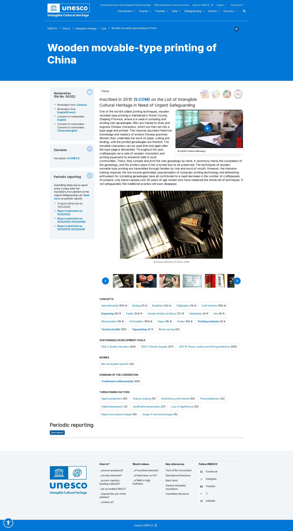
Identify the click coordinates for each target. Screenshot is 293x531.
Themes (160, 11)
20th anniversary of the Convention (171, 5)
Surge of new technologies (157, 414)
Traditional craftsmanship (117, 381)
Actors (212, 11)
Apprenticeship (109, 305)
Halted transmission (112, 406)
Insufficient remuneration (146, 406)
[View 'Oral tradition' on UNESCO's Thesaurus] (151, 321)
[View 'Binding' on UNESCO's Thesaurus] (146, 305)
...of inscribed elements (145, 470)
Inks (216, 313)
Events (143, 11)
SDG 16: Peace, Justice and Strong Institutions (204, 346)
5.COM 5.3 (73, 158)
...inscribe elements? (111, 475)
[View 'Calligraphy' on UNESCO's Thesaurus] (195, 305)
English (220, 5)
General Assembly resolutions (176, 487)
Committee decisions (177, 493)
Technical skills (110, 329)
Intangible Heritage (85, 28)
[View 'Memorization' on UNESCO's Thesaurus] (122, 321)
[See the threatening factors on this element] (238, 94)
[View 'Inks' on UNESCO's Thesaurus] (223, 313)
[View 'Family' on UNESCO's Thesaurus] (141, 313)
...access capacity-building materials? (110, 482)
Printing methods (208, 321)
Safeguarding (192, 11)
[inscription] (57, 432)
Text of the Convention (179, 470)
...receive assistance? (111, 470)
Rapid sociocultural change (116, 414)
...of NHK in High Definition (141, 482)
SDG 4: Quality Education (115, 346)
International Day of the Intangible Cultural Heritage (125, 5)
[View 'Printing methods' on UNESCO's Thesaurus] (224, 321)
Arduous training (142, 398)
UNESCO (52, 28)
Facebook (211, 471)
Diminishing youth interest (175, 398)
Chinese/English (67, 130)
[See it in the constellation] (205, 94)
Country (228, 11)
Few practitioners (210, 398)
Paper (161, 321)
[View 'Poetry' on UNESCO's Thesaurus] (191, 321)
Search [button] (243, 11)
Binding (136, 305)
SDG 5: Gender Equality (154, 346)
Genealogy (195, 313)
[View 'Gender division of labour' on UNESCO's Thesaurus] (183, 313)
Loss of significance (182, 406)
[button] (236, 31)
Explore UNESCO (201, 5)
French (71, 112)
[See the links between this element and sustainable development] (227, 94)
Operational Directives (178, 475)
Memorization (108, 321)
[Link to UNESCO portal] (70, 8)
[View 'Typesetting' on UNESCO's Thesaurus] (152, 329)
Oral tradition (136, 321)
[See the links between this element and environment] (216, 94)
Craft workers (209, 305)
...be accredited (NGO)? (113, 488)
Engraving (107, 313)
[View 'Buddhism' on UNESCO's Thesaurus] (170, 305)
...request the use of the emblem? (113, 495)
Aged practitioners (111, 398)
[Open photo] (171, 225)
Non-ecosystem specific (115, 363)
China (105, 91)
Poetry (181, 321)
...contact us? (107, 502)
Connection (236, 5)
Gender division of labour (162, 313)
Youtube (210, 486)
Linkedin (210, 500)
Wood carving (166, 329)
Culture (66, 28)
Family (129, 313)
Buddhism (157, 305)
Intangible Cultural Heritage (68, 15)
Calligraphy (183, 305)
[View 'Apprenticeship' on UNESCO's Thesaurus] (126, 305)
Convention (125, 11)
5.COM (142, 99)
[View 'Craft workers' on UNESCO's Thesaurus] (224, 305)
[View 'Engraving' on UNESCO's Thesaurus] (120, 313)
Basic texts (172, 480)
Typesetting (139, 329)
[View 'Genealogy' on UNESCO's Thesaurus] (207, 313)
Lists (174, 11)
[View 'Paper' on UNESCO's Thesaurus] (170, 321)
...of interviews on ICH (145, 475)
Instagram (211, 478)
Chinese (82, 104)
